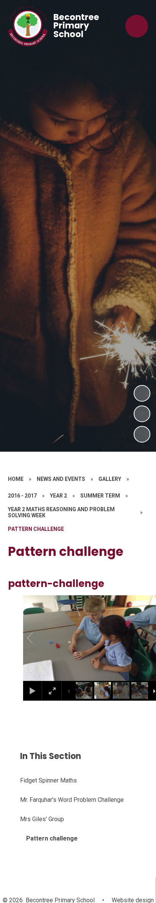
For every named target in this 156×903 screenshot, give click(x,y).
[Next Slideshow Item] (142, 393)
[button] (38, 638)
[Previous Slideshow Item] (142, 413)
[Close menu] (136, 26)
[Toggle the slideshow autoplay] (142, 434)
